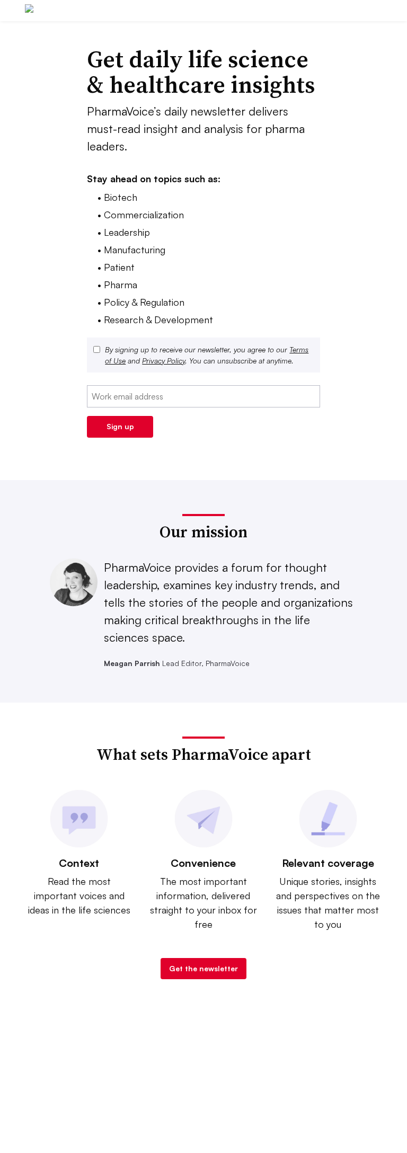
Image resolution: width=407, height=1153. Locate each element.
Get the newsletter (203, 968)
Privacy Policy (163, 360)
